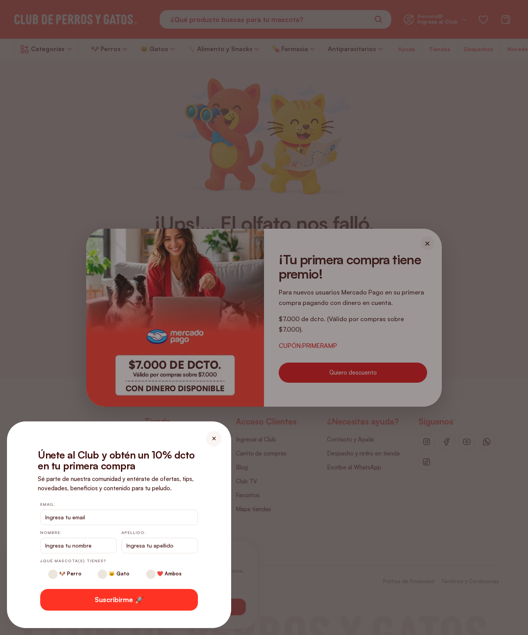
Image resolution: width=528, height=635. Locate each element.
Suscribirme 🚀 (119, 599)
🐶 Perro (70, 573)
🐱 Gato (118, 573)
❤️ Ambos (168, 573)
